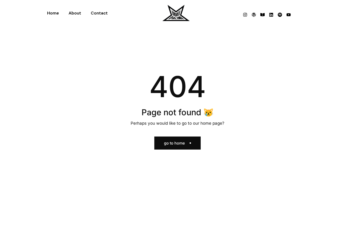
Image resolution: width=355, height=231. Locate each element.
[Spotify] (280, 15)
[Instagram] (245, 15)
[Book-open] (262, 15)
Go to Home (174, 143)
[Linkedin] (271, 15)
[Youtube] (288, 15)
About (75, 13)
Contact (99, 13)
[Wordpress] (254, 15)
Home (53, 13)
